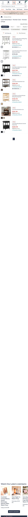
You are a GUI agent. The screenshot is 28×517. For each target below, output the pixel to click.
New (14, 9)
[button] (3, 3)
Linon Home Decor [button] (16, 29)
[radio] (2, 47)
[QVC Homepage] (1, 17)
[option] (14, 13)
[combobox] (12, 6)
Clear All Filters (23, 24)
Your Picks (8, 9)
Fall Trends (19, 9)
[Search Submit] (25, 6)
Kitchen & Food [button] (6, 29)
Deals (2, 9)
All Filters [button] (8, 33)
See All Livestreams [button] (14, 511)
